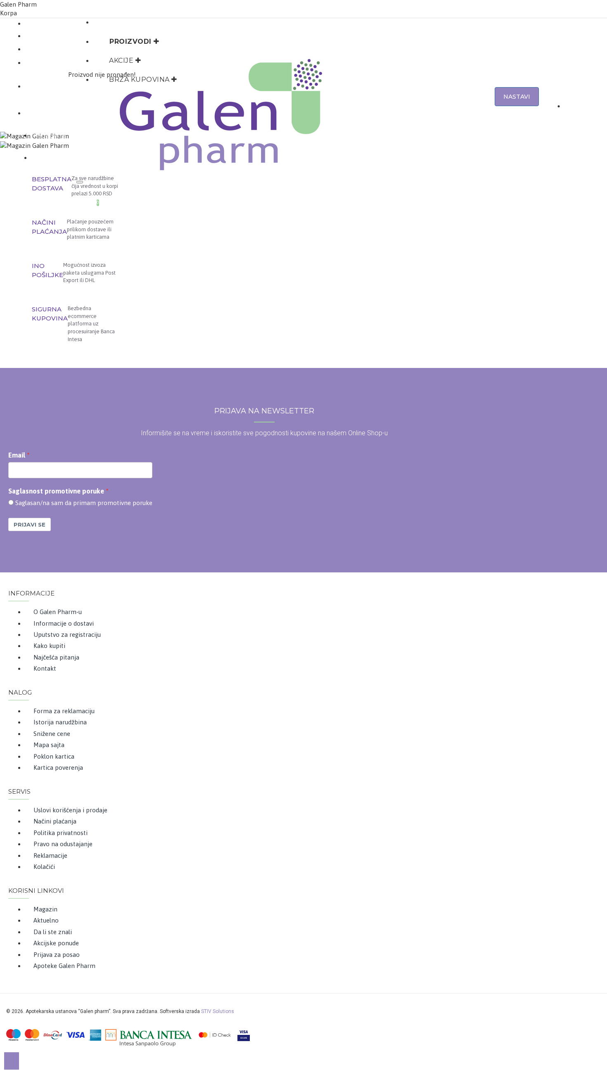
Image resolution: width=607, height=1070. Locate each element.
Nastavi (516, 96)
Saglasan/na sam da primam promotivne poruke (83, 502)
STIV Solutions (217, 1011)
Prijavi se (29, 524)
